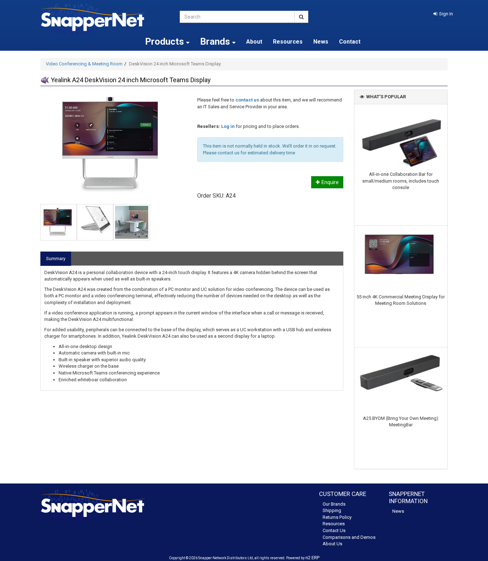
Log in (228, 126)
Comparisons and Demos (349, 537)
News (320, 41)
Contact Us (334, 530)
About (254, 41)
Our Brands (334, 504)
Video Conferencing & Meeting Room (84, 63)
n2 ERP (312, 557)
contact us (247, 100)
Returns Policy (337, 517)
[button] (443, 13)
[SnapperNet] (104, 19)
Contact (349, 41)
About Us (332, 543)
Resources (288, 41)
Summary (55, 258)
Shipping (332, 510)
